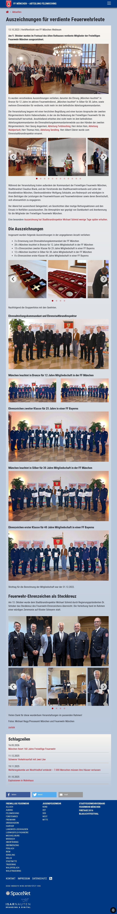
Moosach (10, 839)
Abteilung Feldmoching (59, 126)
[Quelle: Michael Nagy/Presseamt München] (58, 68)
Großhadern (12, 823)
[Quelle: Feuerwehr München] (67, 157)
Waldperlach (12, 867)
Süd (44, 813)
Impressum (24, 878)
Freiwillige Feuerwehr (17, 803)
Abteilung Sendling (49, 129)
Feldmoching (12, 813)
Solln (9, 858)
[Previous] (13, 157)
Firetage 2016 (86, 810)
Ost (44, 810)
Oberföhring (12, 842)
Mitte (45, 819)
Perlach (10, 848)
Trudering (11, 864)
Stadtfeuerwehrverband (92, 803)
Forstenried (12, 816)
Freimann (10, 819)
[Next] (103, 157)
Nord (45, 807)
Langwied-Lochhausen (17, 829)
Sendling (10, 855)
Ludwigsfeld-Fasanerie (17, 832)
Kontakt (10, 878)
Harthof (10, 826)
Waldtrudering (13, 871)
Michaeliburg (13, 835)
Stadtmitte (11, 861)
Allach (9, 807)
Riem (8, 851)
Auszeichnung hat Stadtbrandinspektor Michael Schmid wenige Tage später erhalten (65, 219)
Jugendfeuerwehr (52, 803)
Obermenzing (12, 845)
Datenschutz (39, 878)
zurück (11, 727)
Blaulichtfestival (89, 813)
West (45, 816)
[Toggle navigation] (109, 3)
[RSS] (50, 879)
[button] (18, 794)
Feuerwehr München (89, 807)
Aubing (9, 810)
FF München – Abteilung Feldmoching (34, 3)
